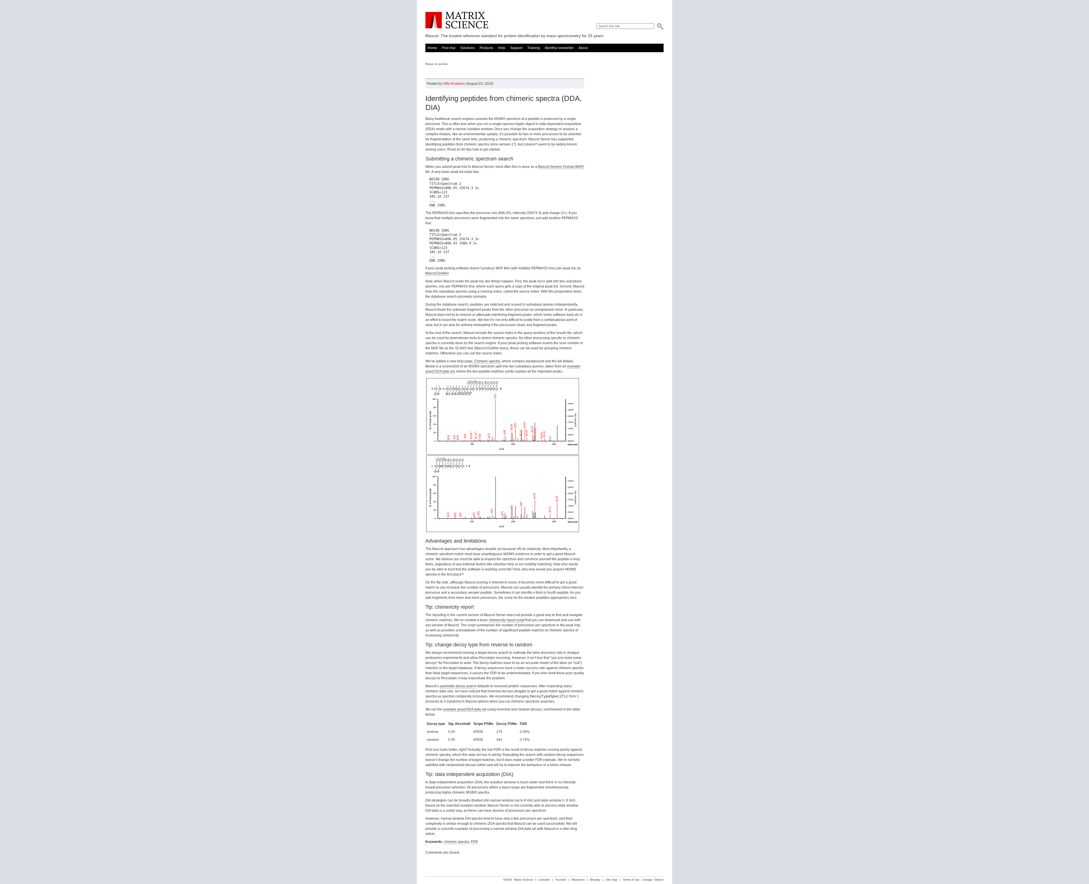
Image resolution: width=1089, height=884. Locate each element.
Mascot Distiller (437, 273)
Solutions (467, 48)
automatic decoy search (458, 686)
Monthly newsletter (559, 48)
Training (533, 48)
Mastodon (578, 879)
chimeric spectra (456, 842)
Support (516, 48)
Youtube (560, 879)
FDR (474, 842)
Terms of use (631, 879)
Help (501, 48)
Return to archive (436, 63)
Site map (611, 879)
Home (432, 48)
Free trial (448, 48)
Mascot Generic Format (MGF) (561, 167)
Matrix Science (456, 20)
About (583, 48)
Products (486, 48)
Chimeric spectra (487, 361)
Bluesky (595, 879)
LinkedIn (544, 879)
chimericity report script (506, 620)
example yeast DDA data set (464, 709)
